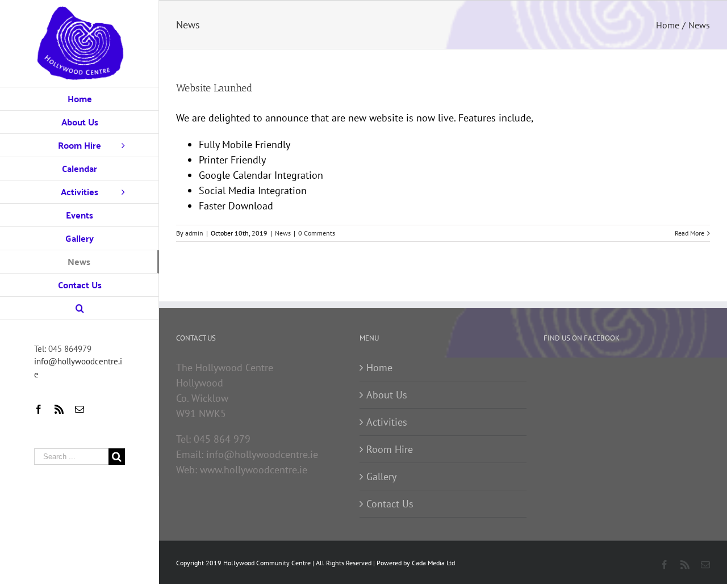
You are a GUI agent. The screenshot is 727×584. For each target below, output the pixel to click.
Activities (386, 421)
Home (379, 367)
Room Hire (389, 449)
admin (194, 233)
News (283, 233)
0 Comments (316, 233)
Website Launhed (214, 88)
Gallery (381, 476)
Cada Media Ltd (433, 562)
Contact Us (389, 503)
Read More (689, 233)
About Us (386, 394)
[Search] (79, 308)
